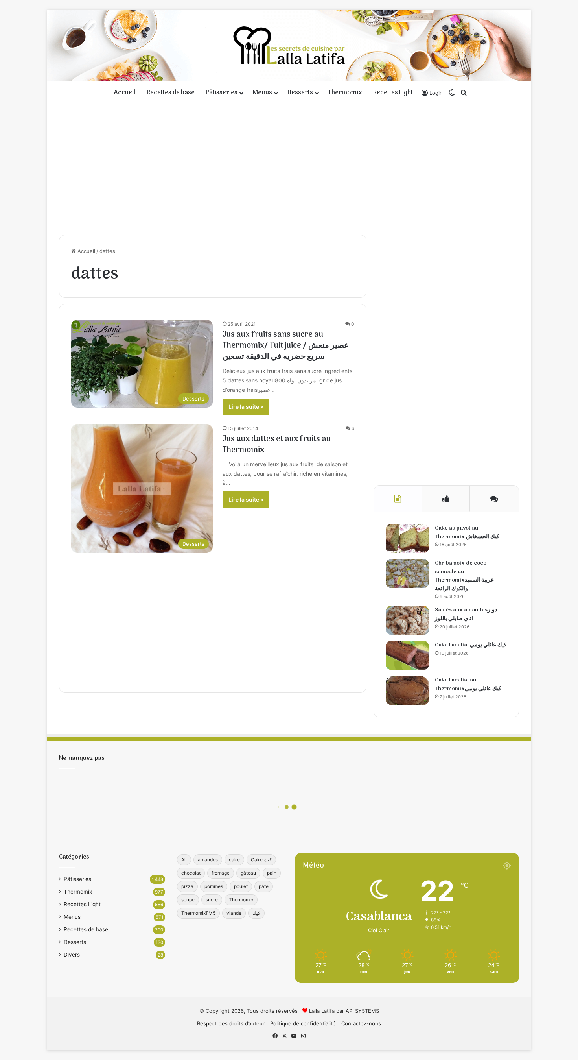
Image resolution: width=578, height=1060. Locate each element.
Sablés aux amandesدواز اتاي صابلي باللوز (466, 614)
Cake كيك (261, 859)
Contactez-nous (361, 1023)
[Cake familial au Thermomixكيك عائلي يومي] (407, 690)
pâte (264, 886)
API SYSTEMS (362, 1011)
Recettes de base (171, 93)
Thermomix (345, 93)
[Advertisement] (289, 168)
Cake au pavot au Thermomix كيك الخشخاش (467, 532)
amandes (208, 859)
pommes (213, 886)
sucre (212, 900)
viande (233, 913)
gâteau (248, 873)
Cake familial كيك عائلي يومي (470, 645)
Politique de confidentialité (303, 1023)
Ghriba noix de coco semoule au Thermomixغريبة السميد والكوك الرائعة (464, 576)
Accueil (125, 93)
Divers (72, 954)
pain (271, 873)
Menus (262, 93)
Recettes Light (393, 93)
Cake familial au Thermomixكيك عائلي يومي (468, 684)
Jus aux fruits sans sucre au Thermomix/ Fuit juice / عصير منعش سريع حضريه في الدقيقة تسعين (286, 346)
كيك (256, 913)
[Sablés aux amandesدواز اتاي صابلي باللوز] (407, 620)
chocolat (191, 873)
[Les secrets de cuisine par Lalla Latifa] (289, 45)
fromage (221, 873)
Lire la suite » (245, 406)
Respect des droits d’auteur (231, 1023)
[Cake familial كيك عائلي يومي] (407, 655)
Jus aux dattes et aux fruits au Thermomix (277, 444)
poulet (241, 886)
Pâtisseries (221, 93)
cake (234, 859)
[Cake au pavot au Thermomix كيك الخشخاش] (407, 538)
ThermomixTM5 (198, 913)
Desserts (300, 93)
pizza (187, 886)
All (184, 859)
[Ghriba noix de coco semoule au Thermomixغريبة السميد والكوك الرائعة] (407, 573)
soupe (188, 900)
